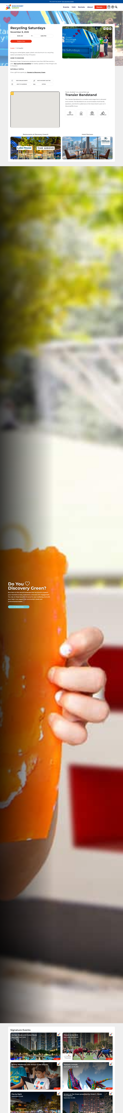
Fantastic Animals (71, 1064)
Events (66, 7)
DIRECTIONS (70, 114)
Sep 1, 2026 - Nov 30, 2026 (71, 1037)
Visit (74, 7)
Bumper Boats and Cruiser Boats (24, 1035)
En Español (20, 48)
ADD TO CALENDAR (22, 84)
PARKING (92, 114)
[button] (104, 29)
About (90, 7)
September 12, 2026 (17, 1066)
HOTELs (44, 84)
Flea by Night (17, 1094)
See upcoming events (68, 1)
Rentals (81, 7)
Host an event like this (43, 80)
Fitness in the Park (71, 1035)
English (12, 48)
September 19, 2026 (17, 1096)
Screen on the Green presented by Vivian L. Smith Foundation (83, 1095)
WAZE (81, 114)
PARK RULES (103, 114)
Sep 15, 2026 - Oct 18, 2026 (71, 1066)
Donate (99, 7)
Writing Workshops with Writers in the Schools (30, 1064)
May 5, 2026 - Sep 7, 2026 (19, 1037)
